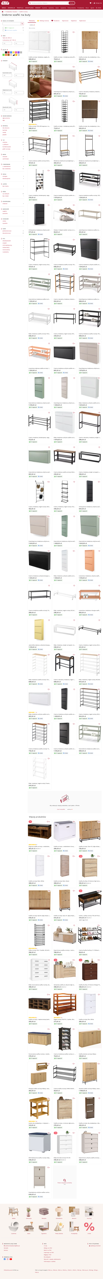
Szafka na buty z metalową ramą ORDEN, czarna (67, 57)
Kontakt (6, 1248)
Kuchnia (89, 1218)
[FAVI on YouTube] (11, 1259)
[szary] (21, 52)
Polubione (56, 20)
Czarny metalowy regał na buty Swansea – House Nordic (45, 264)
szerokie (5, 213)
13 (99, 856)
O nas (45, 1245)
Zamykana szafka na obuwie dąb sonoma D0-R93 (68, 985)
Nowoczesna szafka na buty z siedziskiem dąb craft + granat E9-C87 (48, 1054)
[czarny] (6, 52)
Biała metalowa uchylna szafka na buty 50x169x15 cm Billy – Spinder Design (75, 576)
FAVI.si (37, 1272)
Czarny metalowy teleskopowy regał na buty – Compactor (45, 437)
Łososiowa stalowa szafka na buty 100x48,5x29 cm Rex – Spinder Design (49, 368)
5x (36, 948)
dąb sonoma (6, 118)
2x (61, 1017)
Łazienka (13, 1233)
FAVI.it (75, 1270)
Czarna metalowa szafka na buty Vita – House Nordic (44, 610)
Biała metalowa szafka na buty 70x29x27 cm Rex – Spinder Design (48, 334)
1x (36, 124)
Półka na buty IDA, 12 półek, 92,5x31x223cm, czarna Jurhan (45, 950)
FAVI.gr (96, 1270)
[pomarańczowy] (6, 55)
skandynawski (7, 240)
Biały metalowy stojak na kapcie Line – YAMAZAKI (68, 645)
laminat (5, 130)
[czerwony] (8, 52)
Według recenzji (44, 20)
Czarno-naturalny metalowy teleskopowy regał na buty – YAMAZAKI (73, 299)
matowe (5, 203)
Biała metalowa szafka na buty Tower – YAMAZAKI (43, 679)
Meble (13, 1218)
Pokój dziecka (59, 1233)
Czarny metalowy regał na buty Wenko (40, 506)
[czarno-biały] (13, 55)
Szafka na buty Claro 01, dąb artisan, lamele (66, 915)
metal (4, 132)
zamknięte (6, 159)
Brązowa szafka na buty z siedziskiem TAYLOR (42, 846)
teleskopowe (6, 178)
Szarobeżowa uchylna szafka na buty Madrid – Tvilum (44, 1192)
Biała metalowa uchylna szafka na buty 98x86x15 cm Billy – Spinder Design (75, 437)
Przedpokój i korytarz (11, 11)
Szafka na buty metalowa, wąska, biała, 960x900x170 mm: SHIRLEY (48, 57)
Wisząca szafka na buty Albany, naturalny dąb (41, 1088)
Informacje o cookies (49, 1261)
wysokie (5, 223)
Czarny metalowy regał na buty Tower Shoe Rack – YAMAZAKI (71, 506)
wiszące (5, 176)
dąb (4, 120)
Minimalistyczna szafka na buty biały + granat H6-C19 (44, 1158)
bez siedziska (6, 168)
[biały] (3, 52)
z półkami (5, 144)
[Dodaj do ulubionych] (99, 32)
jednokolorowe (7, 231)
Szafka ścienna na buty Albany (87, 1054)
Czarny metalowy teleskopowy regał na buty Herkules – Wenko (47, 195)
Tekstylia (44, 1218)
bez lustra (5, 186)
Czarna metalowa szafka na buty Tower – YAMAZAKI (43, 749)
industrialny (6, 247)
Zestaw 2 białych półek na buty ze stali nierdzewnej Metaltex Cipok (73, 230)
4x (36, 1121)
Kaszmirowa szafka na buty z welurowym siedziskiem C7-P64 (71, 950)
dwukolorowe (7, 233)
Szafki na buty (23, 11)
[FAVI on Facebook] (4, 1259)
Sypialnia (43, 1233)
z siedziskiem (7, 166)
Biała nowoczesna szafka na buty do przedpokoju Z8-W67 (45, 985)
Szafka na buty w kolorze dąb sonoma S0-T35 (67, 1123)
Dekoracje (29, 1218)
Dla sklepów (47, 1257)
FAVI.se (79, 1270)
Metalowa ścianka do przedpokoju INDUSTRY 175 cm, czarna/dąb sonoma (74, 161)
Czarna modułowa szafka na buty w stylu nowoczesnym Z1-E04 (72, 1054)
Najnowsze (65, 20)
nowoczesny (6, 249)
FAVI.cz (50, 1270)
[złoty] (16, 55)
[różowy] (16, 52)
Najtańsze (74, 20)
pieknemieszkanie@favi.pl (12, 1245)
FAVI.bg (91, 1270)
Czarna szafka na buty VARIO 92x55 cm (65, 1088)
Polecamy (32, 20)
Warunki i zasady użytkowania (52, 1259)
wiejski (5, 243)
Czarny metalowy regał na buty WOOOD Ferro (67, 334)
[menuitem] (4, 8)
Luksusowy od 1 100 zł (9, 40)
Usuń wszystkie (61, 809)
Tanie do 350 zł (7, 38)
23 (49, 821)
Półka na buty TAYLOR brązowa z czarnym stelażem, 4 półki (46, 126)
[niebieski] (11, 52)
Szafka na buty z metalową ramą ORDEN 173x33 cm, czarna (71, 126)
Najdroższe (82, 20)
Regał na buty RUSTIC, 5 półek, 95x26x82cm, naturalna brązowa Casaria (74, 1019)
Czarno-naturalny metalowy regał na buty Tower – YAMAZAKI (71, 679)
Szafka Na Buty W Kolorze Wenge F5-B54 (91, 985)
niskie (4, 221)
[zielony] (3, 55)
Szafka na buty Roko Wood (61, 881)
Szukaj (71, 3)
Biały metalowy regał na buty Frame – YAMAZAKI (43, 783)
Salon (28, 1233)
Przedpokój (74, 1233)
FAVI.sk (55, 1270)
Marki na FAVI (47, 1250)
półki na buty (6, 149)
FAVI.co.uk (85, 1270)
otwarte (5, 156)
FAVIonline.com (8, 1270)
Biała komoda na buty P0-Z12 (62, 1158)
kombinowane (7, 146)
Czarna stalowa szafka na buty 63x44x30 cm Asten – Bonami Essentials (49, 161)
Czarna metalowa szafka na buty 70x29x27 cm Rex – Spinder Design (73, 264)
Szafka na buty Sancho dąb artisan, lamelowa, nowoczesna (45, 915)
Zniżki (89, 1233)
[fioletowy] (18, 52)
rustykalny (6, 252)
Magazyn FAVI (47, 1254)
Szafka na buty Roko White (36, 881)
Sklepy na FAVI (48, 1248)
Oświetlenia (59, 1218)
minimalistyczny (7, 245)
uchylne (5, 142)
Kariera (6, 1250)
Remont (74, 1218)
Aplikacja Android (95, 1245)
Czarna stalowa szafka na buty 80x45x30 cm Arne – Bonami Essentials (74, 472)
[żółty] (13, 52)
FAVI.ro (60, 1270)
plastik (5, 134)
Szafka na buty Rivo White (86, 1019)
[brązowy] (8, 55)
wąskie (5, 211)
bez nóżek (6, 196)
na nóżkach (6, 193)
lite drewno (6, 128)
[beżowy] (11, 55)
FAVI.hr (70, 1270)
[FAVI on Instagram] (7, 1259)
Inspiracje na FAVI (49, 1252)
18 (49, 994)
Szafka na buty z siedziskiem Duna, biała (65, 846)
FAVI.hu (65, 1270)
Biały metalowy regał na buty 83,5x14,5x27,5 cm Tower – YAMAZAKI (73, 610)
